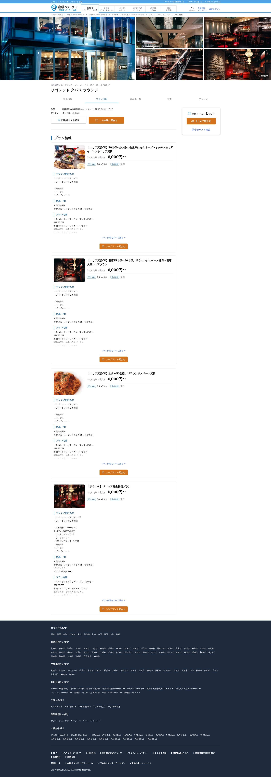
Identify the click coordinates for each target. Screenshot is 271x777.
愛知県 (70, 652)
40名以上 (117, 735)
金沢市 (142, 670)
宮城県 (78, 648)
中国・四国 (103, 634)
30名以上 (106, 735)
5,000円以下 (56, 706)
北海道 (72, 634)
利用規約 (92, 753)
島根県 (146, 652)
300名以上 (67, 738)
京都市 (176, 670)
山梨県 (203, 648)
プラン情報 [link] (178, 15)
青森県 (62, 648)
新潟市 (133, 670)
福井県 (195, 648)
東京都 (152, 648)
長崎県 (54, 656)
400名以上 (79, 738)
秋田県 (86, 648)
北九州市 (55, 674)
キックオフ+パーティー (61, 692)
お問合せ (57, 757)
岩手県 (70, 648)
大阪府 (103, 652)
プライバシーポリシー (138, 753)
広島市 (215, 670)
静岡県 (62, 652)
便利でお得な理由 (213, 2)
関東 (53, 634)
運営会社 (71, 757)
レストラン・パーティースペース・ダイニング (79, 720)
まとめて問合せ (203, 121)
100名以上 (181, 735)
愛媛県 (195, 652)
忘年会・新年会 (77, 688)
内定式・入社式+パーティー (188, 688)
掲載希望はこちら (181, 753)
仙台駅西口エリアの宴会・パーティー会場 (128, 15)
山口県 (170, 652)
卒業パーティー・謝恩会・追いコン (124, 692)
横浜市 (107, 670)
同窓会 (77, 692)
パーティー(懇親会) (59, 688)
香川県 (187, 652)
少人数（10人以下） (60, 735)
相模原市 (124, 670)
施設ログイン (214, 9)
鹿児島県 (87, 656)
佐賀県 (211, 652)
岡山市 (207, 670)
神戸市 (199, 670)
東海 (65, 634)
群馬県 (127, 648)
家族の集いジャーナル (141, 763)
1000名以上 (152, 738)
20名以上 (95, 735)
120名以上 (193, 735)
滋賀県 (86, 652)
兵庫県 (111, 652)
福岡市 (64, 674)
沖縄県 (97, 656)
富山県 (179, 648)
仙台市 (62, 670)
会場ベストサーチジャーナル (80, 763)
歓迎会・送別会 (93, 688)
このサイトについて (72, 753)
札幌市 (54, 670)
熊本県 (62, 656)
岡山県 (154, 652)
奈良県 (119, 652)
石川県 (187, 648)
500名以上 (91, 738)
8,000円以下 (70, 706)
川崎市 (115, 670)
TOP (55, 753)
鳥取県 (138, 652)
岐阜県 (54, 652)
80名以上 (160, 735)
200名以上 (55, 738)
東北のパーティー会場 (75, 15)
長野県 (211, 648)
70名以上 (149, 735)
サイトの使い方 (196, 2)
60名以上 (138, 735)
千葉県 (144, 648)
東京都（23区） (95, 670)
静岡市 (150, 670)
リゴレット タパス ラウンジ (159, 15)
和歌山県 (128, 652)
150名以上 (205, 735)
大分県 (70, 656)
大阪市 (185, 670)
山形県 (95, 648)
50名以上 (128, 735)
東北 (80, 634)
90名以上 (170, 735)
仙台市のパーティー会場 (98, 15)
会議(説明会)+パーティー (113, 688)
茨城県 (111, 648)
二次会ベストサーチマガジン (112, 763)
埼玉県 (136, 648)
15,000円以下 (114, 706)
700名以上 (115, 738)
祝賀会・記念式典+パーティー (160, 688)
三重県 (78, 652)
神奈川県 (161, 648)
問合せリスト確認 (201, 129)
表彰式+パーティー (135, 688)
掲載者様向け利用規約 (205, 753)
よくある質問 (160, 753)
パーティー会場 (57, 15)
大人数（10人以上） (80, 735)
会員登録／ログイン (202, 9)
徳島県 (179, 652)
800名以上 (127, 738)
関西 (59, 634)
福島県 (103, 648)
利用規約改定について (112, 753)
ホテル (54, 720)
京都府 (95, 652)
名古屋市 (167, 670)
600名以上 (103, 738)
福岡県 (203, 652)
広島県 (162, 652)
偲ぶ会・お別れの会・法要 (94, 692)
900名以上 (139, 738)
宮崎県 (78, 656)
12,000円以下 (99, 706)
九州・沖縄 (115, 634)
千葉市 (82, 670)
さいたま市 (72, 670)
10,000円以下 (84, 706)
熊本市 (72, 674)
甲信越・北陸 (90, 634)
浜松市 (158, 670)
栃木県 (119, 648)
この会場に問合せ (108, 120)
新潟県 (170, 648)
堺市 (192, 670)
